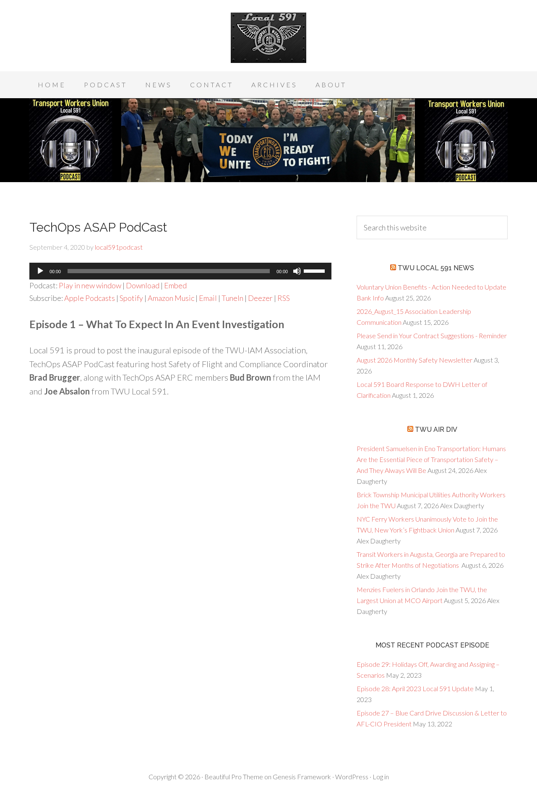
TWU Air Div (436, 429)
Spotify (131, 298)
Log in (381, 777)
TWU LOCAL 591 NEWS (436, 268)
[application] (180, 271)
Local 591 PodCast (268, 38)
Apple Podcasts (89, 298)
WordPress (351, 777)
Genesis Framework (302, 777)
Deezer (260, 298)
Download (142, 285)
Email (208, 298)
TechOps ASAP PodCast (98, 227)
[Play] (40, 271)
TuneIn (232, 298)
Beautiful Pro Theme (233, 777)
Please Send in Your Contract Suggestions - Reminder (432, 335)
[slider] (315, 270)
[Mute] (297, 271)
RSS (283, 298)
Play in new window (90, 285)
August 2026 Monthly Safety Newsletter (414, 360)
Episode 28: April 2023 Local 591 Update (415, 688)
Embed (175, 285)
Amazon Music (171, 298)
